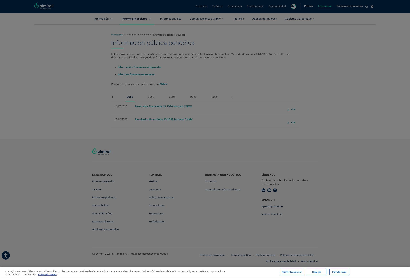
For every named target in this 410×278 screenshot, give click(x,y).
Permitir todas (339, 272)
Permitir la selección (292, 272)
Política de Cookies (47, 274)
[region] (205, 272)
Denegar (316, 272)
